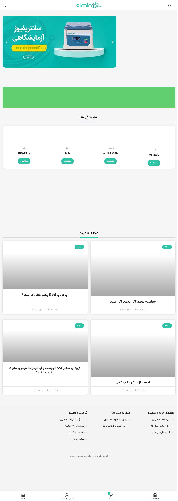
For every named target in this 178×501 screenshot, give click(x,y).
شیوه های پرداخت (161, 432)
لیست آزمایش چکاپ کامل (133, 382)
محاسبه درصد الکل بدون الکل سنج (133, 302)
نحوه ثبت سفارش (161, 419)
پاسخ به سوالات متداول (115, 419)
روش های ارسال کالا (161, 426)
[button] (6, 42)
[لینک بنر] (133, 205)
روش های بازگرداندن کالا (115, 426)
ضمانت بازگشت (76, 432)
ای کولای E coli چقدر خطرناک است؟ (45, 295)
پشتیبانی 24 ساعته (74, 426)
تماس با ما (78, 439)
